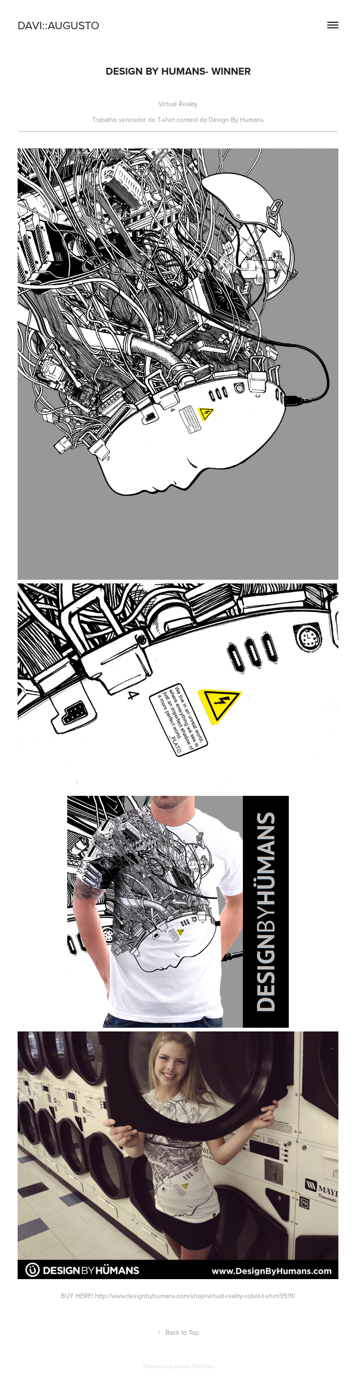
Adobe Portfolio (193, 1366)
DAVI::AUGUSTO (58, 25)
